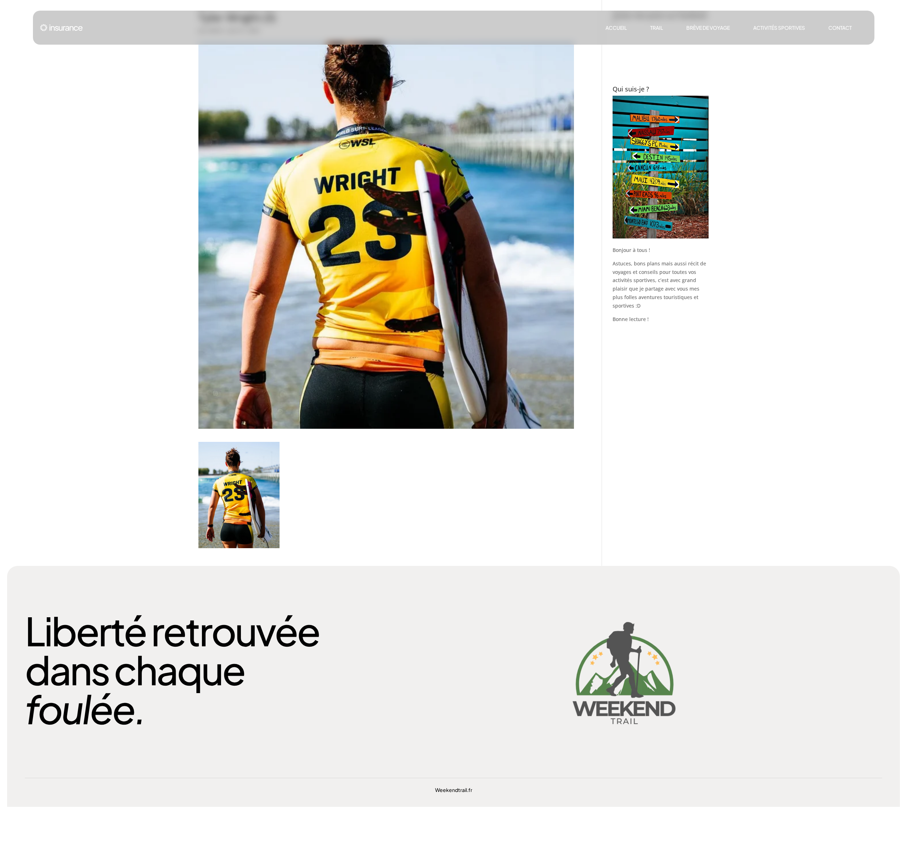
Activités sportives (779, 27)
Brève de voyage (708, 27)
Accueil (616, 27)
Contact (840, 27)
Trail (656, 27)
